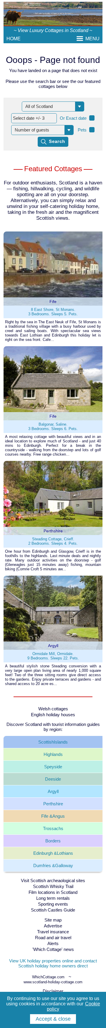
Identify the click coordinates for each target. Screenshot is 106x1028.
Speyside (53, 766)
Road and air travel (53, 937)
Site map (53, 919)
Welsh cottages (53, 708)
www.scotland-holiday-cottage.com (53, 982)
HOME (13, 38)
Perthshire (53, 803)
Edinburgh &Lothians (53, 853)
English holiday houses (53, 714)
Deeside (53, 779)
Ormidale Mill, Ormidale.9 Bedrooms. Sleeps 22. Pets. (53, 656)
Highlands (53, 754)
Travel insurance (53, 931)
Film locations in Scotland (53, 892)
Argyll (53, 791)
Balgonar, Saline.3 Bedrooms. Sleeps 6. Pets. (53, 426)
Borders (53, 840)
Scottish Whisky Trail (53, 886)
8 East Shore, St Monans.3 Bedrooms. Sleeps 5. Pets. (53, 311)
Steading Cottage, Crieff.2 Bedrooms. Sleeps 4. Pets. (53, 541)
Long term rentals (53, 898)
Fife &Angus (53, 816)
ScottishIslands (53, 741)
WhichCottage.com (48, 977)
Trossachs (53, 828)
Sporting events (53, 904)
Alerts (53, 943)
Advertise (53, 925)
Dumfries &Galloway (53, 865)
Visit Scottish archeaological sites (53, 880)
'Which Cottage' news (53, 949)
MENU (92, 38)
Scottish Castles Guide (53, 909)
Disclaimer (53, 991)
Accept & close (53, 1019)
